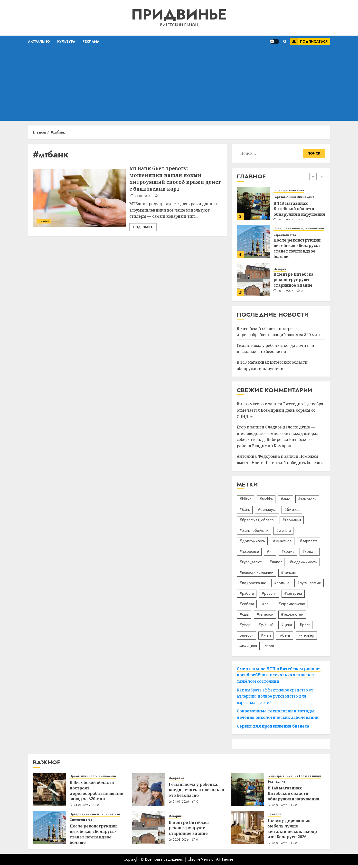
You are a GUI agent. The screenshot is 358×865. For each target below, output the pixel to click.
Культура (66, 41)
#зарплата (309, 541)
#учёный (265, 625)
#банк (244, 509)
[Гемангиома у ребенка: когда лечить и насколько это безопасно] (148, 789)
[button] (285, 41)
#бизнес (291, 509)
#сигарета (293, 593)
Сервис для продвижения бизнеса (273, 726)
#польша (281, 583)
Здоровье (176, 778)
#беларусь (267, 509)
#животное (282, 541)
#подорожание (252, 583)
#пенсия (288, 572)
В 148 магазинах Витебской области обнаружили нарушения (299, 209)
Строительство (284, 235)
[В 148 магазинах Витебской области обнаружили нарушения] (253, 203)
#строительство (291, 604)
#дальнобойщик (253, 530)
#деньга (283, 530)
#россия (269, 593)
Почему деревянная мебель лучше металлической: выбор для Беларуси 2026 (292, 828)
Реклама (91, 41)
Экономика (305, 197)
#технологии (292, 614)
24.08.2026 (82, 805)
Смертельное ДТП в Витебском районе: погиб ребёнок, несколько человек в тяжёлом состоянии (278, 675)
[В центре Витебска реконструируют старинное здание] (253, 279)
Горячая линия (284, 197)
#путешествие (309, 583)
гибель (285, 635)
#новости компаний (256, 572)
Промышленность (83, 776)
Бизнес (43, 221)
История (279, 269)
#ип (270, 551)
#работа (246, 593)
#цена (286, 625)
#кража (287, 551)
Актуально (39, 41)
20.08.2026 (285, 291)
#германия (291, 520)
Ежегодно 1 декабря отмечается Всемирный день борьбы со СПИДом (280, 410)
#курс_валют (250, 562)
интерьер (306, 635)
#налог (275, 562)
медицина (248, 646)
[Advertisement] (179, 84)
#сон (266, 604)
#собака (246, 604)
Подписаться (314, 41)
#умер (245, 625)
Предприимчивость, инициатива (298, 228)
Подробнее (143, 227)
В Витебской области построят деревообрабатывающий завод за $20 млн (96, 790)
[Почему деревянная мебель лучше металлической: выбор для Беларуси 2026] (247, 827)
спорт (269, 646)
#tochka (266, 499)
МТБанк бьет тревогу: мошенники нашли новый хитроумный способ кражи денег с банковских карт (175, 178)
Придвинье (179, 14)
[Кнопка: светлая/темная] (274, 41)
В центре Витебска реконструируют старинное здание (293, 280)
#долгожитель (252, 541)
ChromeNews (199, 859)
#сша (244, 614)
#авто (285, 499)
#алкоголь (307, 499)
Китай (266, 635)
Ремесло (274, 814)
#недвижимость (303, 562)
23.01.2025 (142, 196)
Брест (305, 625)
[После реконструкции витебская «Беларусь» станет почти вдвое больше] (253, 241)
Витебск (246, 635)
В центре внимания (288, 190)
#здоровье (249, 551)
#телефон (264, 614)
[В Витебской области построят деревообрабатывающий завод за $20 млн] (49, 789)
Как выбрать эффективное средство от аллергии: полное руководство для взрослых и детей (275, 696)
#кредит (309, 551)
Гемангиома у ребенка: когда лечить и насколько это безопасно (275, 348)
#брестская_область (256, 520)
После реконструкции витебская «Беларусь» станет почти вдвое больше (296, 248)
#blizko (245, 499)
